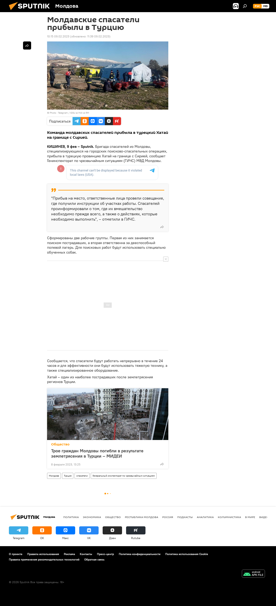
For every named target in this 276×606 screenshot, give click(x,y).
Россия (167, 517)
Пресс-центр (105, 554)
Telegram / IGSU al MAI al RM (73, 112)
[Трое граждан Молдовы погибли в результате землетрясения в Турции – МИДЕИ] (107, 414)
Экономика (92, 517)
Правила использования (43, 554)
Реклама (69, 554)
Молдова (54, 475)
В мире (250, 517)
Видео (264, 517)
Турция (68, 475)
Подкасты (185, 517)
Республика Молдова (141, 517)
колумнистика (229, 517)
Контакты (86, 554)
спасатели (82, 475)
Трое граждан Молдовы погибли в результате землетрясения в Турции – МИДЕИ (97, 453)
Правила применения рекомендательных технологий (44, 559)
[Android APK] (253, 574)
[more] (162, 227)
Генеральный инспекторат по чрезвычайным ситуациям (124, 475)
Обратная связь (94, 559)
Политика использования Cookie (186, 554)
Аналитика (205, 517)
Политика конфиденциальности (139, 554)
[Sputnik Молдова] (31, 11)
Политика (71, 517)
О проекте (15, 554)
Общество (60, 444)
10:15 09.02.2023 (58, 36)
